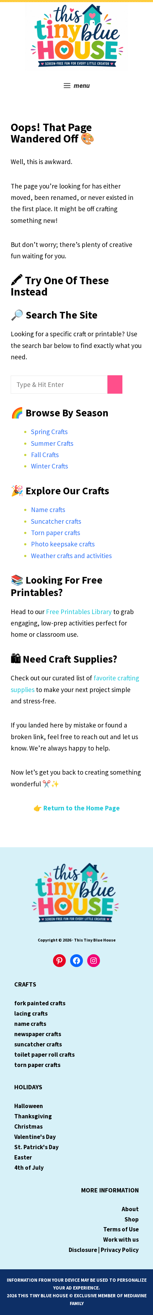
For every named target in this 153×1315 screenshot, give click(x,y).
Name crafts (48, 509)
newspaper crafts (37, 1034)
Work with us (121, 1239)
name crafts (30, 1024)
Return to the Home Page (81, 808)
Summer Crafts (52, 443)
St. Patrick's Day (36, 1147)
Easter (23, 1157)
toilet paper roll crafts (44, 1054)
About (130, 1209)
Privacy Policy (120, 1250)
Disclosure (83, 1250)
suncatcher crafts (38, 1044)
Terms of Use (121, 1229)
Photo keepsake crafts (63, 544)
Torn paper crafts (55, 532)
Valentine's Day (35, 1137)
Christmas (28, 1126)
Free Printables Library (79, 611)
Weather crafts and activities (71, 555)
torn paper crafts (37, 1065)
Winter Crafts (49, 466)
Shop (132, 1219)
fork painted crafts (39, 1003)
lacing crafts (31, 1013)
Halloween (28, 1106)
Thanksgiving (33, 1116)
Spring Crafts (49, 431)
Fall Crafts (45, 454)
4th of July (29, 1167)
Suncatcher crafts (56, 521)
